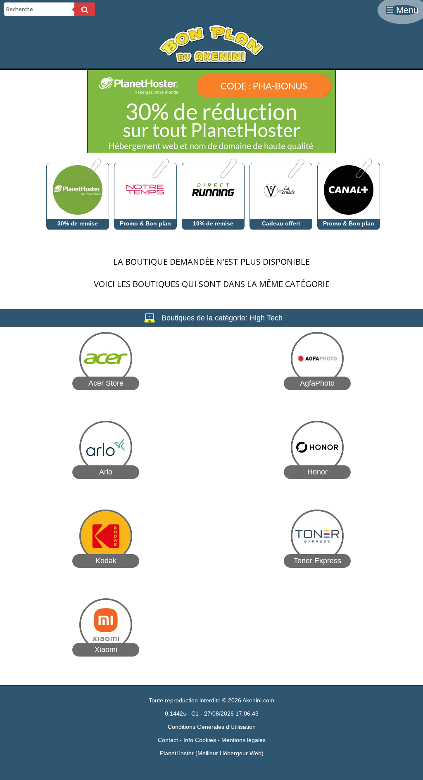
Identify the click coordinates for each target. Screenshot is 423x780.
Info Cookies (199, 740)
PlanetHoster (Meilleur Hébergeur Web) (212, 753)
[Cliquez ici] (211, 151)
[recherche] (84, 9)
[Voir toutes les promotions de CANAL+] (363, 176)
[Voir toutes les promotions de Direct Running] (228, 176)
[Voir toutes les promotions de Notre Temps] (160, 176)
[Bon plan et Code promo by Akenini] (211, 61)
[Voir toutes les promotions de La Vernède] (295, 176)
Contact (168, 740)
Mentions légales (243, 740)
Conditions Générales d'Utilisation (212, 726)
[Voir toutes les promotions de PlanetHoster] (92, 176)
